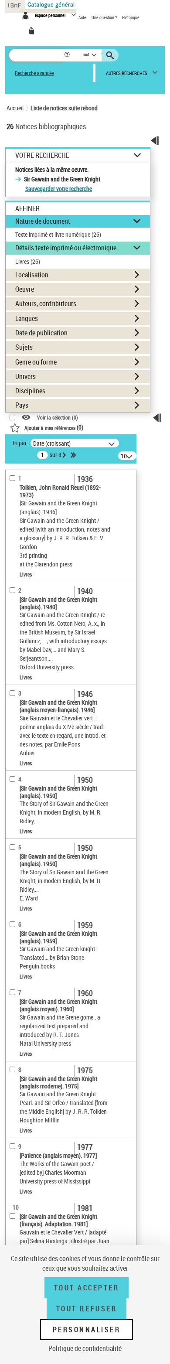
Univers (25, 376)
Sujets (24, 347)
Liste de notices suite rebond (64, 108)
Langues (26, 318)
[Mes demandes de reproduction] (33, 31)
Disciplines (30, 391)
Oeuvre (24, 289)
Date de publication (41, 333)
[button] (68, 55)
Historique (130, 17)
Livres (27, 261)
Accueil (15, 108)
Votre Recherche (42, 155)
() (53, 427)
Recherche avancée (34, 73)
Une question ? (105, 17)
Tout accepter (86, 1287)
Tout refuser (86, 1308)
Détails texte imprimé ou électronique (65, 247)
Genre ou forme (36, 362)
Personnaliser (87, 1329)
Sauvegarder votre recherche (58, 188)
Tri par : (20, 443)
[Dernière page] (74, 455)
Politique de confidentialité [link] (85, 1348)
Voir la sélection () (57, 417)
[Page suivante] (64, 455)
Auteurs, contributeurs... (48, 303)
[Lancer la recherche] (111, 55)
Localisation (31, 275)
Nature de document (42, 221)
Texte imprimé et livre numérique (58, 234)
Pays (21, 405)
